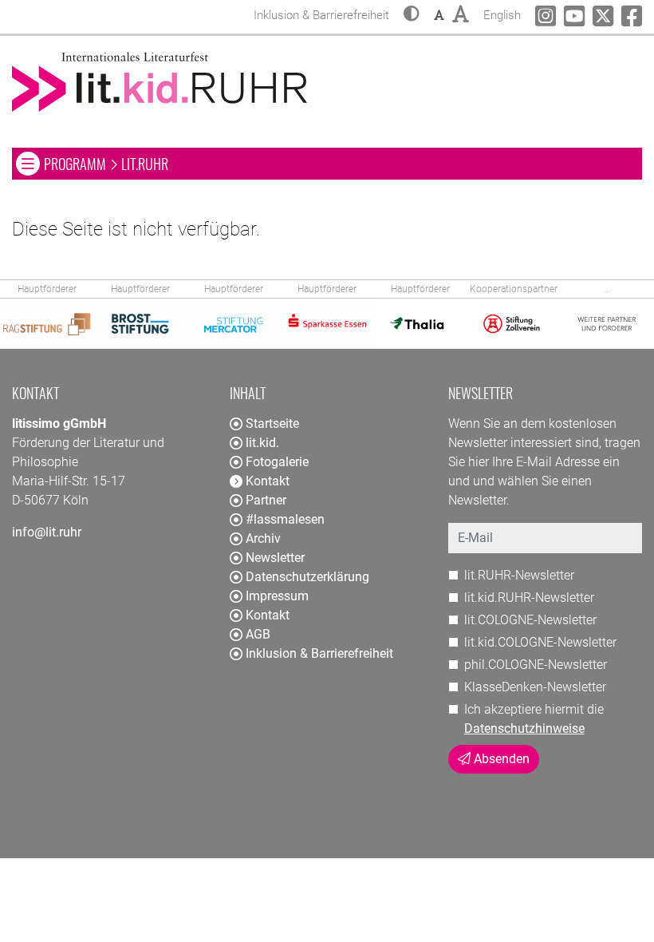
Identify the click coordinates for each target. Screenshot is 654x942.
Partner (266, 500)
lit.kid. (262, 442)
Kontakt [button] (268, 481)
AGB (258, 634)
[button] (412, 15)
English (502, 14)
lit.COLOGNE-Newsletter (530, 619)
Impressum (277, 596)
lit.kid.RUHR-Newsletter (529, 597)
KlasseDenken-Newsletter (535, 687)
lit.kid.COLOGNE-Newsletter (540, 642)
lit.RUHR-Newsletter (519, 575)
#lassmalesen (285, 519)
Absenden (500, 758)
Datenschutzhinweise (524, 728)
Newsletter (275, 557)
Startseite (272, 423)
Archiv (263, 538)
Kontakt (268, 615)
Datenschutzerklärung (307, 576)
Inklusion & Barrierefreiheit (319, 653)
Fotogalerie (277, 461)
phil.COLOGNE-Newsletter (535, 664)
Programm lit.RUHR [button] (203, 163)
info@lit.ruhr (46, 532)
